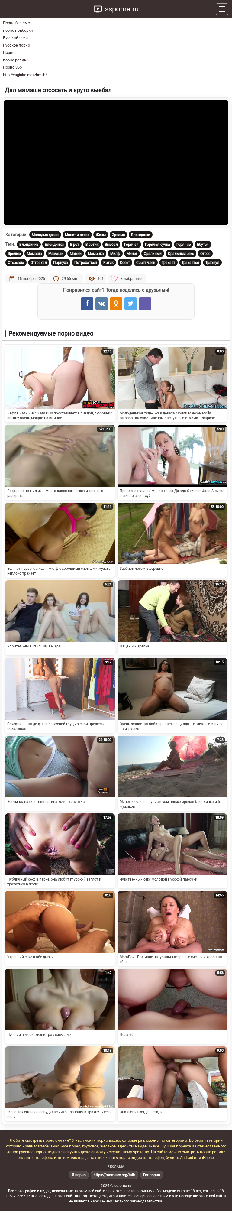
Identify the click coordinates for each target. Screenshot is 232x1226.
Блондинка (28, 244)
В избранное (131, 278)
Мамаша (34, 253)
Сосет (125, 263)
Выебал (111, 244)
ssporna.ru (122, 9)
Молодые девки (45, 235)
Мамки (76, 253)
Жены (101, 235)
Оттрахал (39, 263)
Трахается (190, 263)
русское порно (32, 1152)
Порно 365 (12, 67)
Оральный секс (181, 253)
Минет (132, 253)
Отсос (205, 253)
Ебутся (203, 244)
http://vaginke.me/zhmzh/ (25, 75)
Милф (115, 253)
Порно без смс (16, 23)
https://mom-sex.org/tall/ (114, 1175)
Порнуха (60, 263)
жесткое (108, 1146)
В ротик (91, 244)
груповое (90, 1146)
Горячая (131, 244)
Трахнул (212, 263)
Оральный (153, 253)
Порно (8, 52)
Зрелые (118, 235)
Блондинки (140, 235)
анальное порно (65, 1146)
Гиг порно (151, 1175)
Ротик (108, 263)
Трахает (168, 263)
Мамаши (55, 253)
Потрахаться (85, 263)
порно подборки (18, 30)
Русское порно (16, 45)
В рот (74, 244)
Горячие (183, 244)
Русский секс (15, 37)
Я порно (79, 1175)
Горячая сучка (157, 244)
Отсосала (16, 263)
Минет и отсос (77, 235)
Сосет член (145, 263)
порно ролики (16, 60)
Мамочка (96, 253)
